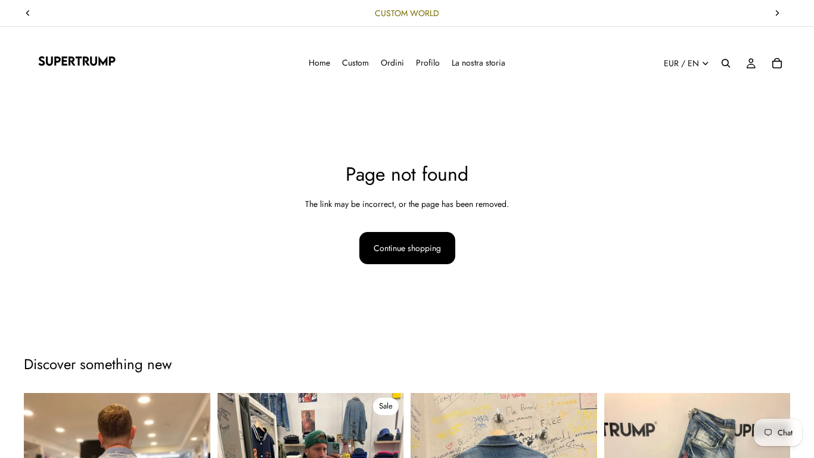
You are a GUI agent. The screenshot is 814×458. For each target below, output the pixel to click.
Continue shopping (407, 248)
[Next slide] (777, 13)
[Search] (726, 63)
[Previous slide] (28, 13)
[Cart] (777, 63)
